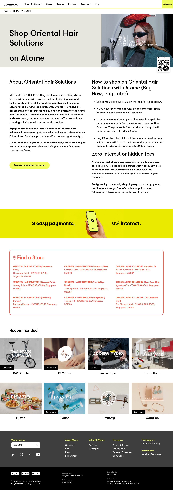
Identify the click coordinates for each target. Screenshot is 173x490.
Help (97, 4)
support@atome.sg (151, 443)
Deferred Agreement (122, 452)
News (67, 452)
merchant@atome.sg (152, 454)
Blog (67, 449)
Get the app (167, 4)
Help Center (71, 456)
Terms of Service (120, 445)
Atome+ (49, 4)
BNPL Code (118, 456)
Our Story (70, 445)
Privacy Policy (119, 449)
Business (60, 4)
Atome (6, 11)
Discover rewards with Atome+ (29, 165)
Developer (72, 4)
